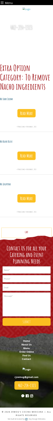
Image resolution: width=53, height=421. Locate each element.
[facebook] (27, 396)
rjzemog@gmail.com (26, 377)
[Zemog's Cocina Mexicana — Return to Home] (26, 8)
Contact (26, 359)
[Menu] (2, 2)
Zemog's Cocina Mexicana (27, 412)
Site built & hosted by (26, 419)
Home (26, 340)
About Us (26, 344)
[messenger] (39, 28)
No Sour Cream (6, 99)
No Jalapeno (5, 184)
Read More (26, 113)
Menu (26, 348)
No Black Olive (6, 141)
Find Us (26, 355)
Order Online (26, 351)
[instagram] (31, 396)
